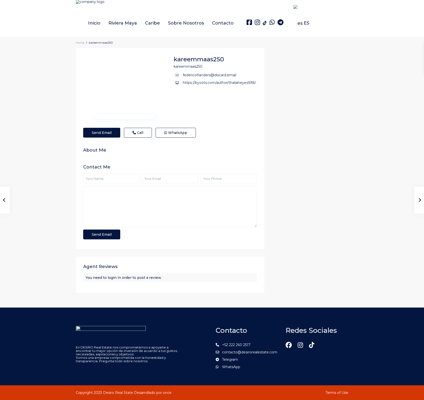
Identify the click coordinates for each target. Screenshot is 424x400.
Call (139, 132)
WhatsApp (177, 132)
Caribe (152, 23)
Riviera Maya (122, 23)
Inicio (94, 23)
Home (80, 42)
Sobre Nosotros (186, 23)
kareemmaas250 (199, 59)
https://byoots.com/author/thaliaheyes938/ (219, 82)
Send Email (102, 132)
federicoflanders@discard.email (209, 75)
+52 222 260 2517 (236, 345)
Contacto (223, 23)
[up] (414, 388)
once (167, 392)
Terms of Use (337, 392)
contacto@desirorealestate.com (249, 352)
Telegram (230, 359)
